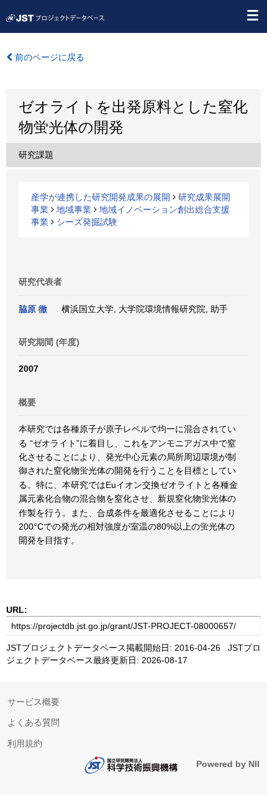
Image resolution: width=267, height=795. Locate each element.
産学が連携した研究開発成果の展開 (100, 197)
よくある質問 (33, 722)
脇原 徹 (33, 309)
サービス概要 (33, 702)
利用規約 (24, 743)
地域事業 (74, 209)
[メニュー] (252, 15)
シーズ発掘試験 (87, 222)
